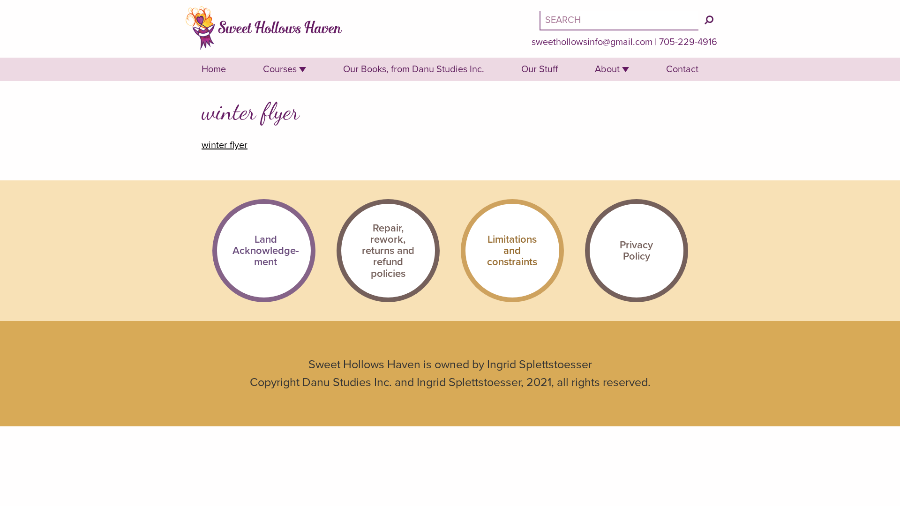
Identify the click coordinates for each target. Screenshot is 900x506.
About (607, 69)
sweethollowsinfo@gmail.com (592, 42)
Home (214, 69)
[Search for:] (620, 20)
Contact (682, 69)
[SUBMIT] (709, 20)
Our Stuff (539, 69)
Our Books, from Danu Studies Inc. (413, 69)
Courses (280, 69)
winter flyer (225, 145)
